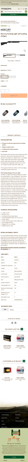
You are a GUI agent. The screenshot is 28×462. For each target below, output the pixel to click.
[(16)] (4, 25)
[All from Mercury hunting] (6, 29)
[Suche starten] (26, 11)
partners (12, 445)
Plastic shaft (4, 76)
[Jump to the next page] (21, 26)
